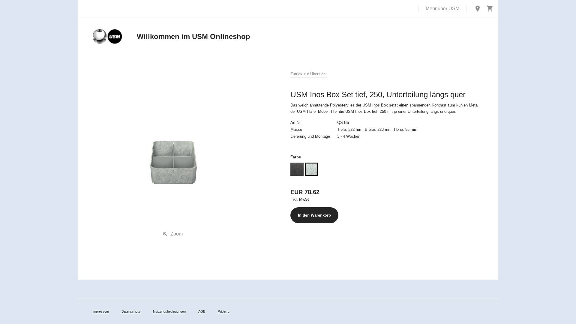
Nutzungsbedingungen (169, 311)
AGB (201, 311)
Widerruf (224, 311)
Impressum (100, 311)
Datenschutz (131, 311)
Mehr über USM (442, 8)
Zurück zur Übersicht (308, 74)
